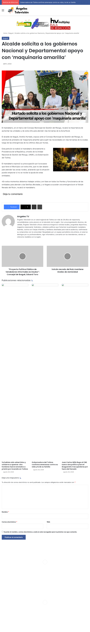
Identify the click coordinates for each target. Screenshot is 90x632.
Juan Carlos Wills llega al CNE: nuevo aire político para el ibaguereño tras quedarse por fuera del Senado (75, 465)
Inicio (5, 33)
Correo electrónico (9, 522)
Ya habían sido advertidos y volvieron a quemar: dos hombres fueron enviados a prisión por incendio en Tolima (15, 465)
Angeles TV (23, 216)
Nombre (5, 512)
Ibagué (10, 33)
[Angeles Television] (18, 10)
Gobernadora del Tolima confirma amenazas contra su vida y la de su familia (45, 464)
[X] (21, 240)
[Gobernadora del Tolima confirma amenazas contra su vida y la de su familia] (45, 372)
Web (48, 522)
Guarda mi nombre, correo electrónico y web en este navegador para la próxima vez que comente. (40, 532)
